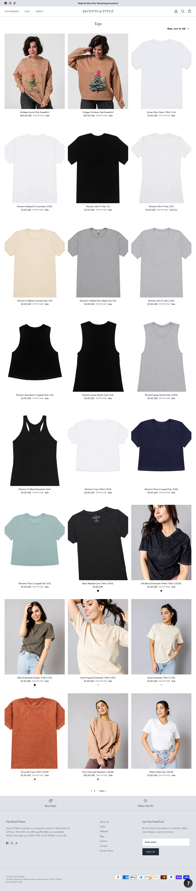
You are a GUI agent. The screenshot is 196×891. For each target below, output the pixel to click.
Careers (103, 841)
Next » (102, 791)
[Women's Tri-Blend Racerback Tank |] (35, 448)
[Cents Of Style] (98, 11)
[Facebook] (6, 3)
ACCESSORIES (12, 11)
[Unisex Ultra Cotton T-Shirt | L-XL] (161, 71)
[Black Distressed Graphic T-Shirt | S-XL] (35, 636)
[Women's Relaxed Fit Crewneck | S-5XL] (35, 165)
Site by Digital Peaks (14, 882)
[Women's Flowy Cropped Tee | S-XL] (35, 542)
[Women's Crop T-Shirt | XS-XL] (98, 448)
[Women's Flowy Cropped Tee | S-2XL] (161, 448)
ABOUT (39, 11)
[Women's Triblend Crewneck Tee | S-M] (35, 259)
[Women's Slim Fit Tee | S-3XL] (161, 259)
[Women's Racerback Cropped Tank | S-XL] (35, 354)
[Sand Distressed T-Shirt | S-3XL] (161, 636)
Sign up (150, 851)
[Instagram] (10, 3)
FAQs (102, 826)
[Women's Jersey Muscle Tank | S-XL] (98, 354)
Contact (103, 846)
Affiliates (104, 831)
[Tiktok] (14, 3)
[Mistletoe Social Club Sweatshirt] (35, 71)
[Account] (175, 11)
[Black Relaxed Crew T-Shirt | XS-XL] (98, 542)
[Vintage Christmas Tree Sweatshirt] (98, 71)
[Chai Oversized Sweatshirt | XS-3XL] (98, 731)
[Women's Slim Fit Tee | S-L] (98, 165)
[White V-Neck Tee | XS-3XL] (161, 731)
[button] (188, 883)
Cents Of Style (18, 876)
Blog (102, 836)
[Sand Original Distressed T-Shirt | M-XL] (98, 636)
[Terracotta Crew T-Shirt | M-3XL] (35, 731)
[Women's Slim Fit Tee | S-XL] (161, 165)
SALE (27, 11)
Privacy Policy (106, 850)
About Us (104, 821)
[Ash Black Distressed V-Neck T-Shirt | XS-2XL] (161, 542)
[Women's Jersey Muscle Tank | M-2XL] (161, 354)
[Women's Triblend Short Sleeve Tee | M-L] (98, 259)
